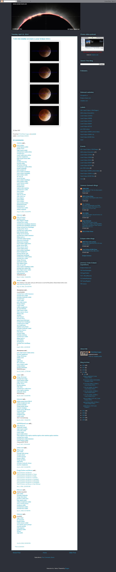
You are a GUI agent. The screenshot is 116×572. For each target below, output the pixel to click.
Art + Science (86, 204)
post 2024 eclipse (85, 129)
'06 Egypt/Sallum (84, 273)
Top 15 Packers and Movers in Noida (26, 476)
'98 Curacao (83, 284)
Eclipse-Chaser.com (85, 267)
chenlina (19, 143)
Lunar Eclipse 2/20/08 (86, 118)
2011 (83, 410)
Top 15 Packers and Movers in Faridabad (28, 479)
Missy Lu (19, 280)
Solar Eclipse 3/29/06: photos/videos (90, 131)
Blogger (67, 568)
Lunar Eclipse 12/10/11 (86, 115)
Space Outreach (86, 221)
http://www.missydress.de (23, 284)
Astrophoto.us (84, 95)
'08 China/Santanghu (85, 270)
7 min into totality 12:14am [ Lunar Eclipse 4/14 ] (90, 388)
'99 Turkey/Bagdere (85, 281)
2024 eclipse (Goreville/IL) (87, 113)
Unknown (19, 215)
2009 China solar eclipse (89, 241)
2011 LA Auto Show (87, 231)
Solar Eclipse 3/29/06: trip (87, 134)
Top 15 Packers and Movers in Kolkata (27, 477)
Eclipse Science (86, 255)
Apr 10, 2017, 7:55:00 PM (23, 420)
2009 (83, 413)
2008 (83, 415)
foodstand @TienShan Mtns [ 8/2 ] (90, 251)
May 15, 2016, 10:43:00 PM (24, 286)
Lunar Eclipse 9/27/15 (86, 126)
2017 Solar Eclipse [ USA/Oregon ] (89, 110)
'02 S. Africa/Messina (86, 275)
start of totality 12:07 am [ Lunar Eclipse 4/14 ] (91, 399)
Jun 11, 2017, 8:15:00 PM (23, 467)
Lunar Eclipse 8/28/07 (86, 123)
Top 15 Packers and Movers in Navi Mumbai (28, 484)
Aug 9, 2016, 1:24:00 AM (23, 347)
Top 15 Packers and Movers (24, 472)
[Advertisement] (87, 316)
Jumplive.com (94, 55)
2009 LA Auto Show (87, 196)
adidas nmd (20, 447)
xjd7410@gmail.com (22, 423)
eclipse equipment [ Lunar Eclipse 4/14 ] (90, 377)
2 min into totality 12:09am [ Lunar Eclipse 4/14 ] (90, 391)
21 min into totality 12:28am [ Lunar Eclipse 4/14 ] (91, 384)
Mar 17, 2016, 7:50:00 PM (24, 277)
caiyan (19, 375)
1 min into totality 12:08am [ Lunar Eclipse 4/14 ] (90, 395)
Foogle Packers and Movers (25, 470)
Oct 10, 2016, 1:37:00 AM (23, 371)
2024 (83, 365)
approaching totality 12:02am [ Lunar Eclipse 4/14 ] (91, 402)
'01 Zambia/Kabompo (85, 278)
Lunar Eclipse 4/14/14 (22, 136)
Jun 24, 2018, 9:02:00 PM (23, 543)
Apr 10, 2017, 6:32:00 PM (23, 395)
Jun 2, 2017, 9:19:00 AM (23, 444)
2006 (83, 420)
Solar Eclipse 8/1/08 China (87, 137)
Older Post (72, 552)
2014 (83, 372)
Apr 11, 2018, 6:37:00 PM (23, 510)
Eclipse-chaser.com (85, 98)
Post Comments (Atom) (48, 557)
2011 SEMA (85, 213)
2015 (83, 370)
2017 (83, 367)
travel (81, 139)
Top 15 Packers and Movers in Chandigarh (28, 482)
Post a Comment (19, 546)
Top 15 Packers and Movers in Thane (27, 474)
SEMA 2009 (85, 188)
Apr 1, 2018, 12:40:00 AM (23, 486)
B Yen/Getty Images (95, 352)
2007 (83, 417)
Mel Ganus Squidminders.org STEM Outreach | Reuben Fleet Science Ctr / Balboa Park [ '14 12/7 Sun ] (91, 207)
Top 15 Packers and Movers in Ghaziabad (28, 481)
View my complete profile (95, 356)
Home (45, 552)
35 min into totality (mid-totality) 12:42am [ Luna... (91, 380)
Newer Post (16, 552)
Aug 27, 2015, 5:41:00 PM (24, 211)
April (85, 374)
